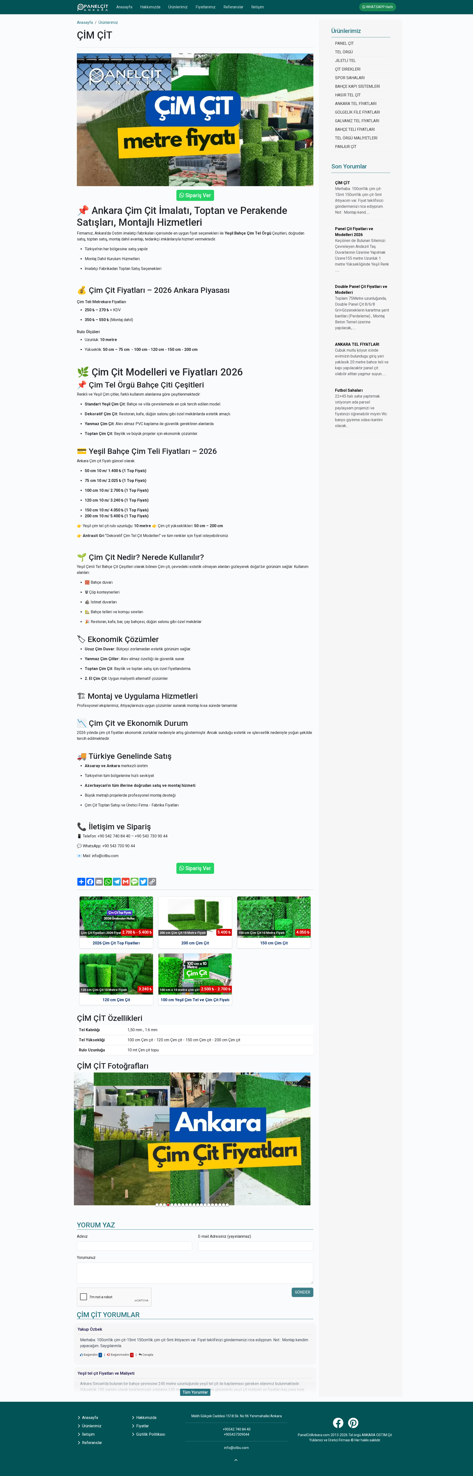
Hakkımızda (150, 7)
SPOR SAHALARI (350, 77)
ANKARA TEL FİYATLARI (356, 103)
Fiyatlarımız (206, 7)
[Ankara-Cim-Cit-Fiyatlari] (192, 1139)
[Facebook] (339, 1426)
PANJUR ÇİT (345, 146)
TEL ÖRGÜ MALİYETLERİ (356, 138)
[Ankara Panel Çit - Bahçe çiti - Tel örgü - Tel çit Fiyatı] (92, 7)
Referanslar (233, 7)
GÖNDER (302, 1292)
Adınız (82, 1236)
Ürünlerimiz (178, 7)
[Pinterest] (354, 1426)
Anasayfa (124, 7)
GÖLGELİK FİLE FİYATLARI (357, 112)
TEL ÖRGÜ (344, 52)
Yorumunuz (86, 1257)
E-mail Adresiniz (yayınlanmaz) (224, 1236)
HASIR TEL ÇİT (348, 95)
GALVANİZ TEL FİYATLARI (357, 121)
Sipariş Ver (197, 195)
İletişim (257, 7)
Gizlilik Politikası (150, 1434)
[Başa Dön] (236, 1459)
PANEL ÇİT (344, 43)
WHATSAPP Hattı (379, 7)
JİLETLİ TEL (345, 60)
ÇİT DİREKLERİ (347, 69)
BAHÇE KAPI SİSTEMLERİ (357, 86)
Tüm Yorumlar (195, 1392)
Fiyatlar (142, 1426)
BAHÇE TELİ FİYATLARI (355, 129)
